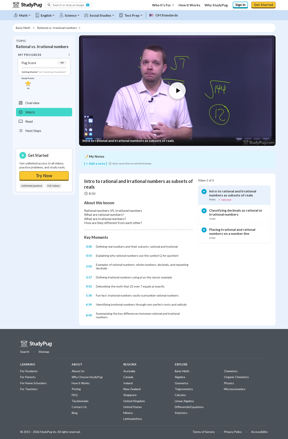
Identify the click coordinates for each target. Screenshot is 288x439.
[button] (68, 5)
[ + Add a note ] (95, 163)
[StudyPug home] (36, 344)
